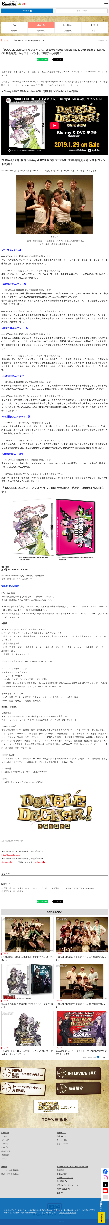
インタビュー (68, 25)
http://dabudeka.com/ (10, 855)
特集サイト (6, 1151)
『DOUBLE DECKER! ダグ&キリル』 (79, 888)
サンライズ (32, 888)
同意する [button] (102, 1217)
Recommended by (89, 1057)
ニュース (41, 25)
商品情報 (60, 1170)
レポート (94, 25)
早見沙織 (7, 888)
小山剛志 (19, 891)
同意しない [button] (101, 1206)
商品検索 (25, 11)
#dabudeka (40, 862)
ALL (14, 25)
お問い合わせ (62, 1189)
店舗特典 (68, 31)
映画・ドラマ (62, 1144)
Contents (5, 1133)
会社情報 (60, 1181)
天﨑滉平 (55, 888)
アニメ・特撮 (62, 1140)
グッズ (95, 31)
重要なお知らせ (63, 1174)
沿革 (58, 1193)
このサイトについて (65, 1178)
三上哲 (44, 888)
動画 (13, 31)
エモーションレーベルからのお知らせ (72, 1167)
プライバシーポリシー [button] (67, 1213)
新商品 (4, 1167)
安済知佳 (7, 891)
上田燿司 (19, 888)
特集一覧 (41, 31)
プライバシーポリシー (66, 1185)
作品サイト (61, 1136)
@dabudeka (6, 862)
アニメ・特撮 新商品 (10, 1170)
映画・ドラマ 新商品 (10, 1174)
